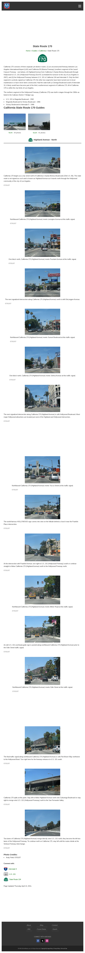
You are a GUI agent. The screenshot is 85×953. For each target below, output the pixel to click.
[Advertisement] (42, 27)
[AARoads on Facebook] (38, 940)
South (35, 133)
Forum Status (41, 929)
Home (28, 51)
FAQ (29, 929)
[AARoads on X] (42, 940)
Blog (41, 925)
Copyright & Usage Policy (47, 948)
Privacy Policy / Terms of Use (60, 948)
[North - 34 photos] (15, 129)
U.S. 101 (12, 874)
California (42, 51)
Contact (55, 925)
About (29, 925)
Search (55, 929)
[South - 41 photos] (39, 129)
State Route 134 (15, 879)
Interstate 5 (13, 869)
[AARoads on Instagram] (46, 940)
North (11, 133)
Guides (34, 51)
